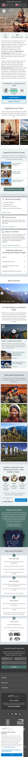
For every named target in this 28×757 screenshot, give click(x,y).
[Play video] (14, 331)
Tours (5, 37)
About (4, 257)
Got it (11, 754)
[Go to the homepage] (14, 10)
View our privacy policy (9, 747)
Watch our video (6, 212)
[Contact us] (4, 11)
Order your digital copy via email (10, 245)
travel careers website (14, 706)
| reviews (14, 92)
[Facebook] (8, 714)
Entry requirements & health (12, 271)
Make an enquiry (14, 97)
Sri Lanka (4, 421)
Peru (3, 440)
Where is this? (22, 29)
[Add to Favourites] (2, 29)
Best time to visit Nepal (8, 226)
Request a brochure (14, 101)
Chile (3, 460)
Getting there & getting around (10, 266)
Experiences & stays (8, 262)
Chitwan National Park (7, 68)
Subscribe (14, 667)
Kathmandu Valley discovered (8, 135)
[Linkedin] (19, 714)
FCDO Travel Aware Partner (14, 624)
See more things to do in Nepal (14, 189)
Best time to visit (17, 37)
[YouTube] (16, 714)
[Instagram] (12, 714)
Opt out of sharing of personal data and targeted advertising (11, 750)
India (3, 401)
